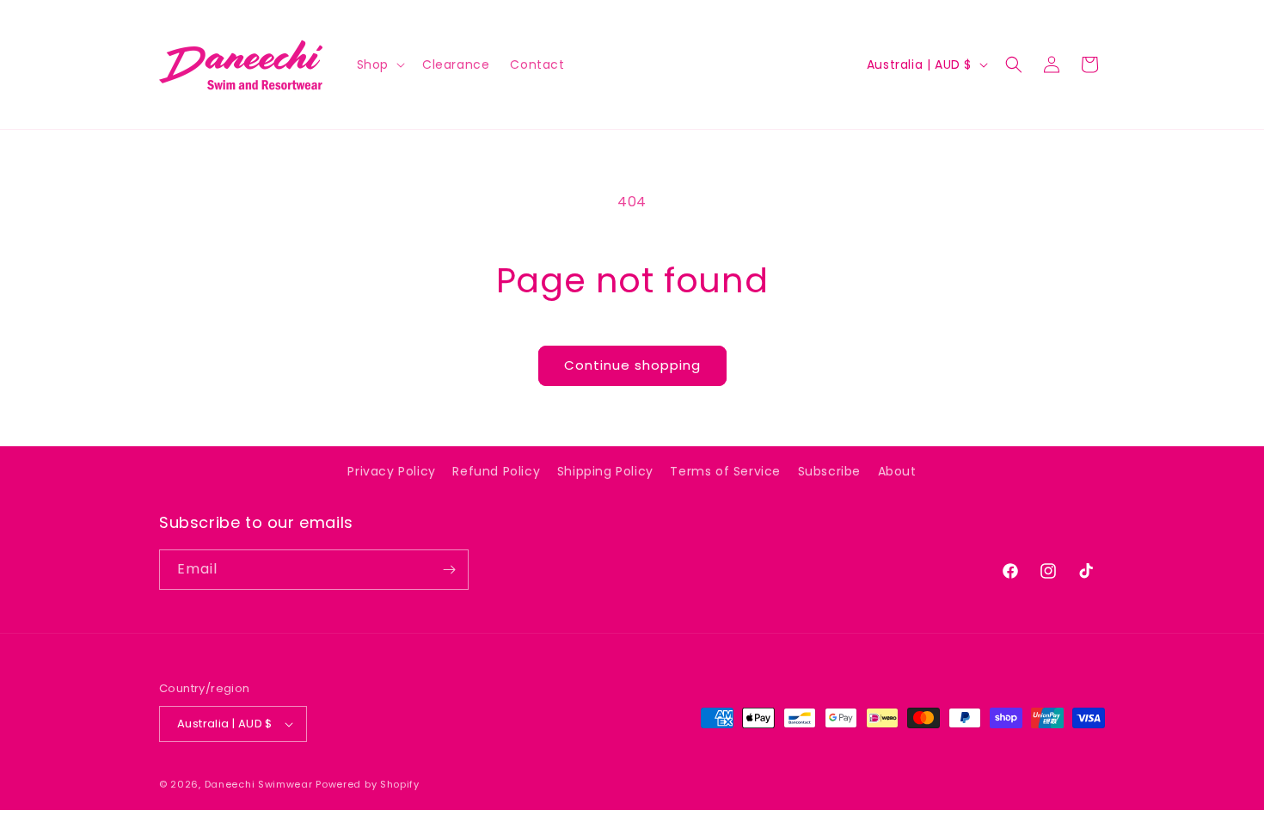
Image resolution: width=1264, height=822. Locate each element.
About (897, 471)
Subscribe (829, 471)
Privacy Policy (391, 471)
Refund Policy (496, 471)
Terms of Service (725, 471)
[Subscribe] (449, 569)
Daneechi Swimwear (259, 784)
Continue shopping (632, 365)
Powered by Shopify (368, 784)
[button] (379, 64)
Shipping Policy (605, 471)
